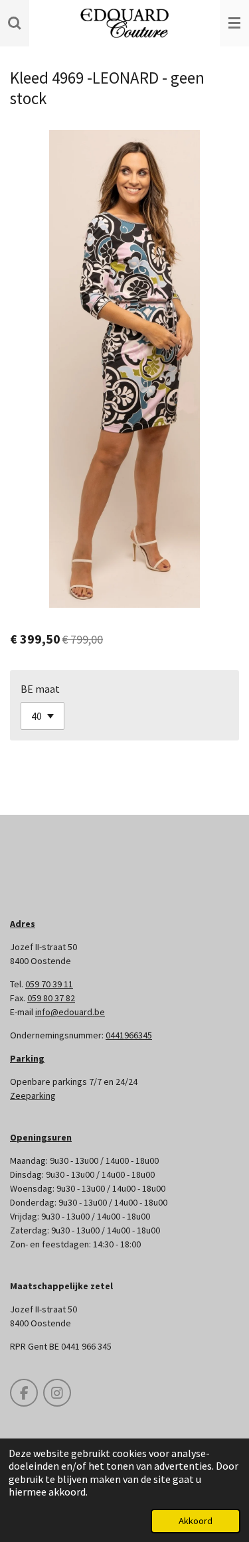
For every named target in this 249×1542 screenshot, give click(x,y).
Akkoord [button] (195, 1521)
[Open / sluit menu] (234, 23)
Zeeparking (33, 1095)
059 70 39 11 (49, 984)
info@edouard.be (70, 1012)
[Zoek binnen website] (14, 23)
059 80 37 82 (51, 998)
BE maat (40, 688)
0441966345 (129, 1035)
